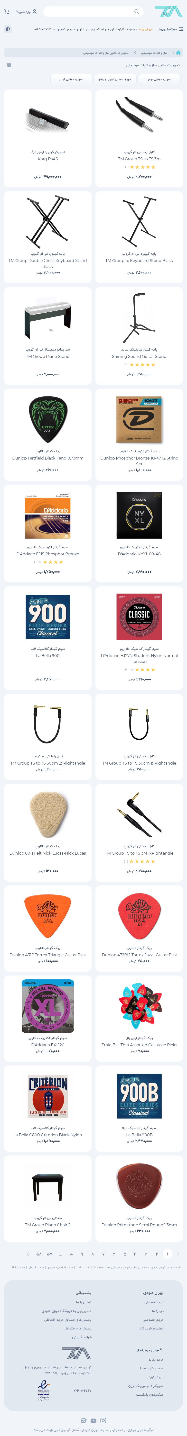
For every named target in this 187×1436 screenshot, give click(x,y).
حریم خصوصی (153, 1319)
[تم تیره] (8, 29)
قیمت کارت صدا (152, 1368)
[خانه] (178, 52)
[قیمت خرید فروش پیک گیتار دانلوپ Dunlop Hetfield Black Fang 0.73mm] (48, 419)
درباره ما (158, 1311)
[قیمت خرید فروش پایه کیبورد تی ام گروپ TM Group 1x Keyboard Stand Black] (139, 222)
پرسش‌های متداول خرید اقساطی (68, 1319)
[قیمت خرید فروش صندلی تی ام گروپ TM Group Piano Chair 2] (48, 1186)
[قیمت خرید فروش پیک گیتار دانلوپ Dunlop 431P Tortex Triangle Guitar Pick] (48, 916)
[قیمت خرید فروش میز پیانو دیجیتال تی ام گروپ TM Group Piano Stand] (48, 317)
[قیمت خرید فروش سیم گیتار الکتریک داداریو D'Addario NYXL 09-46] (139, 515)
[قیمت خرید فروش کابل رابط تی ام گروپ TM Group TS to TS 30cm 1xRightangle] (139, 724)
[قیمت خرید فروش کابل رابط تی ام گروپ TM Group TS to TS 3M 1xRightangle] (139, 814)
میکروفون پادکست (150, 1394)
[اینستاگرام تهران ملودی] (103, 1420)
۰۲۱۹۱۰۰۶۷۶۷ (83, 1390)
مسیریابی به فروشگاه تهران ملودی (67, 1311)
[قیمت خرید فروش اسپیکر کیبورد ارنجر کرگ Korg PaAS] (48, 120)
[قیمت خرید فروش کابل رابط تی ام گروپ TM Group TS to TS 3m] (139, 120)
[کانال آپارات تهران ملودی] (84, 1420)
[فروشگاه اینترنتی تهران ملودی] (169, 12)
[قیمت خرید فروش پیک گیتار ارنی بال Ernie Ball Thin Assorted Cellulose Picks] (139, 1006)
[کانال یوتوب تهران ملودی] (93, 1420)
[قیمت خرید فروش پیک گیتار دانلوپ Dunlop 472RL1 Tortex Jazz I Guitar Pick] (139, 916)
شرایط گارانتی (82, 1337)
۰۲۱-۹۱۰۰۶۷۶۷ (42, 29)
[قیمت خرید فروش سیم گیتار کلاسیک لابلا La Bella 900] (48, 617)
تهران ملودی (153, 1292)
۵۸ (39, 1254)
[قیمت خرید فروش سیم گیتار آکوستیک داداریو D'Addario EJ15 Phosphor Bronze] (48, 515)
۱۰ (71, 1254)
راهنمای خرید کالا (151, 1328)
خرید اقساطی (154, 1302)
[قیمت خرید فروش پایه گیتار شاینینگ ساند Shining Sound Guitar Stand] (139, 317)
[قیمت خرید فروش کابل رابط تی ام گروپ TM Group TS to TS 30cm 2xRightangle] (48, 724)
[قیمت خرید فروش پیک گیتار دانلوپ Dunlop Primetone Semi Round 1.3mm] (139, 1186)
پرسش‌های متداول (78, 1328)
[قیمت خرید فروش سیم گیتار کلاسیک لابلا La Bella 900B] (139, 1096)
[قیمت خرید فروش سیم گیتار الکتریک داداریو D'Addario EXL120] (48, 1006)
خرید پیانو (156, 1359)
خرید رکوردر (155, 1377)
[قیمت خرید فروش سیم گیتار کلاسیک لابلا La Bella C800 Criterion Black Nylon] (48, 1096)
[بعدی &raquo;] (28, 1254)
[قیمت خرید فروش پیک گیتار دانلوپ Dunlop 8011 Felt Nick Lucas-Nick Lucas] (48, 814)
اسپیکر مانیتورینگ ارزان (146, 1385)
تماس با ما (84, 1302)
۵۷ (49, 1254)
